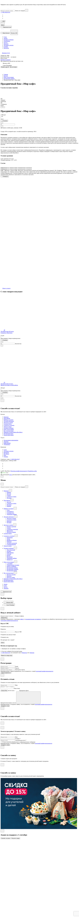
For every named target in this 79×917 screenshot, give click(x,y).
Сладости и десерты (9, 425)
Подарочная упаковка (12, 569)
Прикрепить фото (24, 690)
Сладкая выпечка (11, 544)
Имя (16, 685)
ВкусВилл (6, 454)
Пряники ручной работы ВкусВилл (13, 432)
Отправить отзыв (5, 706)
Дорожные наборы (12, 514)
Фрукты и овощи (11, 532)
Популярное (7, 418)
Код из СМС (18, 631)
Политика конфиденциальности (19, 471)
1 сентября (9, 563)
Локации (6, 43)
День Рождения (11, 550)
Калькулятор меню (9, 435)
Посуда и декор (11, 577)
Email (16, 666)
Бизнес (8, 555)
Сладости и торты (11, 496)
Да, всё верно (13, 67)
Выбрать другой (5, 67)
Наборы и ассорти (8, 419)
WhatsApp (24, 652)
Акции (5, 38)
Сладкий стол (10, 513)
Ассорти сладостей (12, 543)
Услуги (5, 42)
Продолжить (4, 617)
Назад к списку (6, 288)
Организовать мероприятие (11, 440)
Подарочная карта (8, 433)
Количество (18, 343)
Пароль (17, 668)
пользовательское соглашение (33, 619)
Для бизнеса (7, 41)
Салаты (9, 495)
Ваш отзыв (17, 688)
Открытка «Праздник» (7, 332)
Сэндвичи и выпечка (12, 529)
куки (10, 474)
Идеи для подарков (9, 429)
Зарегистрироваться (6, 672)
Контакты (6, 48)
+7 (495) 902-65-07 (5, 12)
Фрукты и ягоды (11, 574)
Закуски (9, 493)
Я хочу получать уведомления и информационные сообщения (18, 742)
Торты (8, 539)
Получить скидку (16, 838)
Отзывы (6, 46)
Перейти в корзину (6, 59)
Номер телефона (19, 616)
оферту (22, 619)
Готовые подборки (9, 39)
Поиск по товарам (20, 10)
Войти (2, 642)
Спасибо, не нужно (5, 838)
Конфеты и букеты (12, 540)
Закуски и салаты (8, 422)
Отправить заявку (5, 745)
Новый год (10, 559)
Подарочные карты (12, 570)
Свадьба (9, 554)
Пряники (9, 541)
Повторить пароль (20, 669)
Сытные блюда (8, 424)
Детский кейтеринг (9, 421)
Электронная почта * (20, 740)
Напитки (9, 521)
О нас (5, 37)
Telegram (32, 652)
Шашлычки (10, 530)
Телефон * (18, 738)
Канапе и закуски (11, 526)
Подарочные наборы (12, 567)
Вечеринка (9, 556)
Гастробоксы (10, 511)
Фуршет (9, 551)
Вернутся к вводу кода (6, 655)
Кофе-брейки (7, 443)
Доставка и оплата (8, 45)
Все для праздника (9, 431)
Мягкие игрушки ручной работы (9, 385)
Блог (5, 455)
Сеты (8, 510)
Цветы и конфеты (11, 566)
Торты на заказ (7, 426)
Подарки (9, 498)
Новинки (6, 417)
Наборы (9, 492)
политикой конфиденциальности (9, 620)
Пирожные (10, 537)
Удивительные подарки (13, 565)
